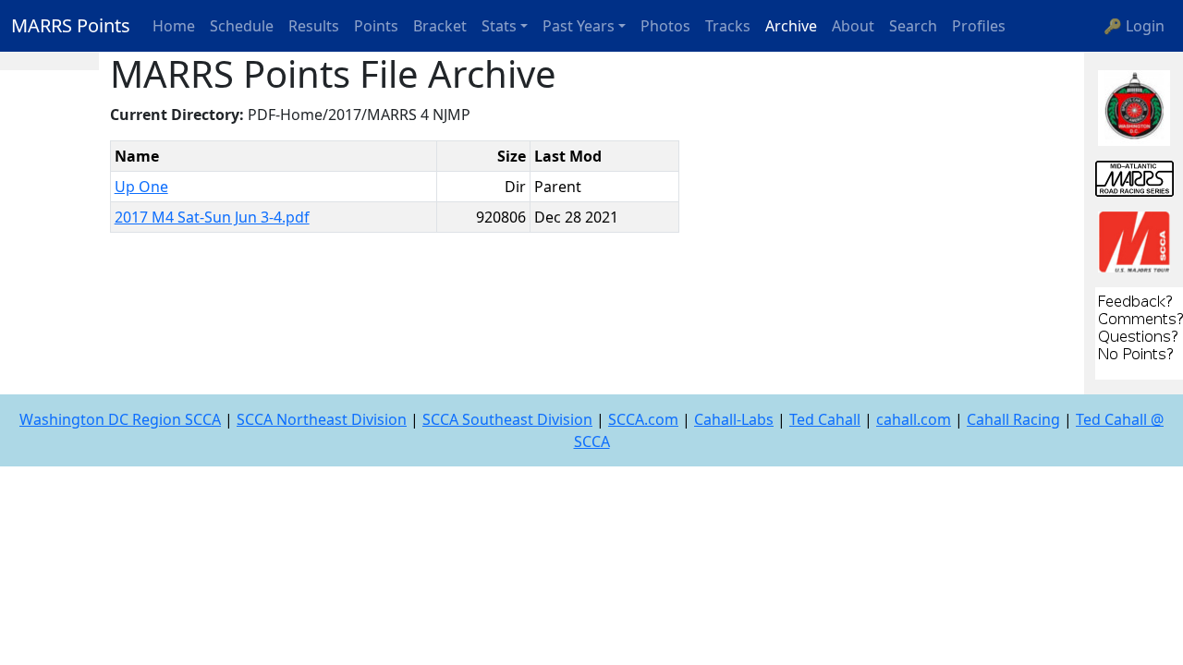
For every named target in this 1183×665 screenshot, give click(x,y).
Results (313, 26)
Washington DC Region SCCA (120, 419)
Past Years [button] (579, 26)
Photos (665, 26)
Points (376, 26)
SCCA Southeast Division (507, 419)
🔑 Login (1134, 26)
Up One (141, 186)
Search (913, 26)
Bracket (440, 26)
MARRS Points (70, 25)
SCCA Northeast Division (322, 419)
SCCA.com (643, 419)
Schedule (242, 26)
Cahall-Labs (734, 419)
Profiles (979, 26)
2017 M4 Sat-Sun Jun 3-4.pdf (212, 217)
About (853, 26)
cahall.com (913, 419)
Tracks (727, 26)
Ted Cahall (824, 419)
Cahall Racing (1013, 419)
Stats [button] (499, 26)
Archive (791, 26)
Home (173, 26)
